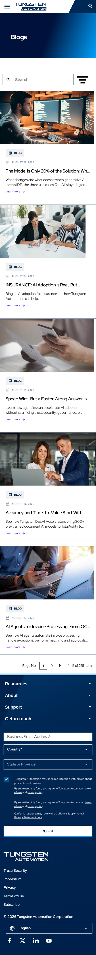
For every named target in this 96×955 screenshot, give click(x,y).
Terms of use (14, 896)
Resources (16, 683)
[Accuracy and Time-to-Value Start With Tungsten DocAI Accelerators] (48, 487)
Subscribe (12, 904)
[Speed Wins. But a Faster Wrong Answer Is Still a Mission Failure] (48, 373)
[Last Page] (61, 666)
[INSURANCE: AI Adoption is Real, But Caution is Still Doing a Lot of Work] (48, 259)
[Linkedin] (35, 940)
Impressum (12, 879)
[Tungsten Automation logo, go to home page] (36, 856)
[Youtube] (48, 940)
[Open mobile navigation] (7, 6)
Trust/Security (15, 870)
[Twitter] (22, 940)
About (11, 695)
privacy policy (35, 792)
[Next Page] (52, 666)
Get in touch (18, 718)
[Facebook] (9, 940)
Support (13, 707)
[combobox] (49, 928)
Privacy (10, 887)
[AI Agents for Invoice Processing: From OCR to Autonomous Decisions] (48, 600)
